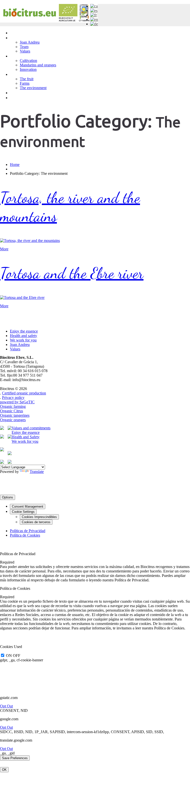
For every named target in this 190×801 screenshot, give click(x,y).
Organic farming (13, 406)
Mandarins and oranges (38, 65)
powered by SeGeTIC (17, 402)
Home (15, 32)
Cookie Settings (23, 512)
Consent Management (27, 506)
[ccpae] (2, 428)
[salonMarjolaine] (10, 462)
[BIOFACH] (10, 454)
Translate (37, 471)
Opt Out (6, 706)
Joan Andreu (30, 42)
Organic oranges (13, 420)
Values (25, 51)
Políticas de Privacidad (27, 531)
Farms (24, 83)
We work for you (23, 340)
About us (18, 37)
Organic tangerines (14, 415)
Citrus (15, 55)
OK (4, 770)
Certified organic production (24, 393)
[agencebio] (2, 437)
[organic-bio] (2, 462)
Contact (17, 97)
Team (24, 47)
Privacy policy (13, 397)
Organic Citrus (11, 411)
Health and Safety (26, 437)
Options (7, 497)
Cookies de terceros (36, 522)
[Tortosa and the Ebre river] (22, 297)
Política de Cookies (25, 535)
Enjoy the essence (24, 331)
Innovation (28, 69)
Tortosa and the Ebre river (71, 273)
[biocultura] (10, 428)
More (4, 249)
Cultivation (28, 60)
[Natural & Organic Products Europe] (10, 437)
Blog (14, 92)
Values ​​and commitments (31, 428)
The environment (33, 88)
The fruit (26, 79)
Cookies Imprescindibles (39, 517)
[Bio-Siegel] (2, 450)
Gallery (16, 74)
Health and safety (23, 336)
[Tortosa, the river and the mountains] (30, 240)
